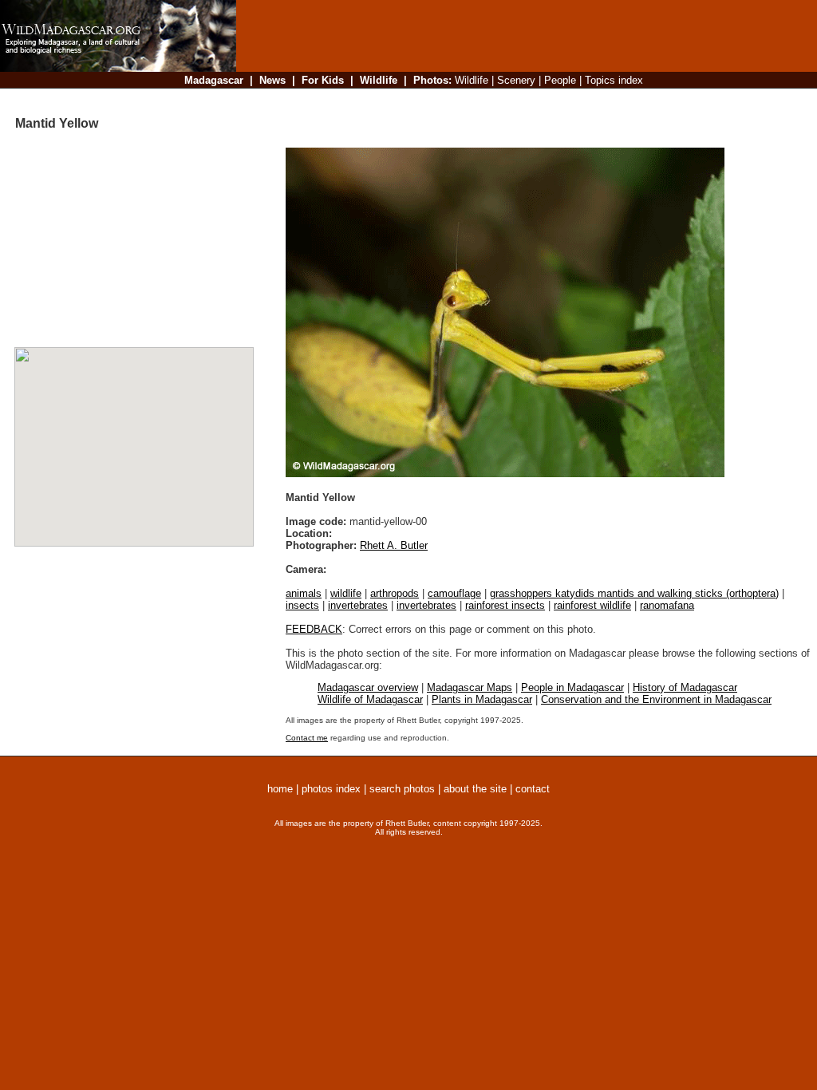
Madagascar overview (368, 687)
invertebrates (358, 605)
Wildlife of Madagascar (370, 699)
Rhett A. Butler (394, 545)
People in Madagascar (572, 687)
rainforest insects (505, 605)
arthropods (394, 593)
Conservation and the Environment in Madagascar (656, 699)
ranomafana (667, 605)
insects (302, 605)
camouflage (454, 593)
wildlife (345, 593)
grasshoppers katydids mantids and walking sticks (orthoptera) (634, 593)
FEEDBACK (314, 629)
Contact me (307, 737)
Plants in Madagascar (482, 699)
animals (304, 593)
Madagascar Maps (469, 687)
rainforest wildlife (592, 605)
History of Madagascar (685, 687)
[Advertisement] (521, 99)
